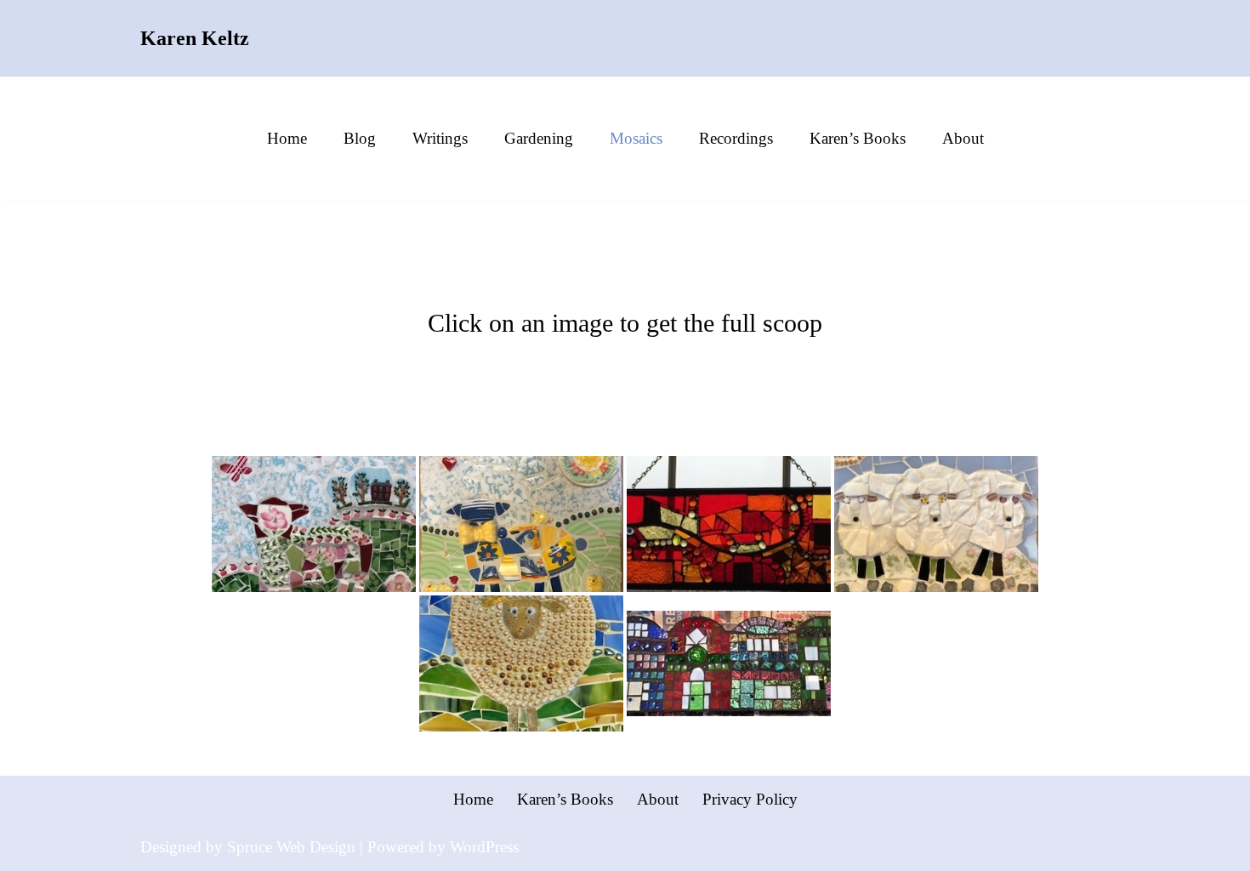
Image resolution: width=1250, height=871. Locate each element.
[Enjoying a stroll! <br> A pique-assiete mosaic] (936, 524)
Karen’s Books (858, 138)
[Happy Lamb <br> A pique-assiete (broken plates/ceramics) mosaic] (314, 524)
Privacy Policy (750, 799)
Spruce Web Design (291, 847)
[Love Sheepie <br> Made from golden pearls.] (521, 663)
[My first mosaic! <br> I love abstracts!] (729, 524)
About (963, 138)
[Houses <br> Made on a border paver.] (729, 663)
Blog (360, 138)
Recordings (736, 138)
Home (287, 138)
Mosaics (636, 138)
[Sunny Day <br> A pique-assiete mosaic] (521, 524)
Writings (440, 138)
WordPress (484, 847)
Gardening (538, 138)
